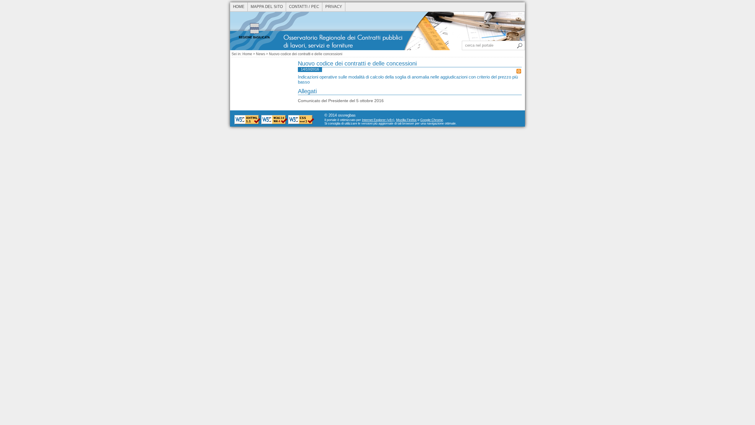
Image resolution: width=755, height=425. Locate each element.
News (260, 54)
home (238, 6)
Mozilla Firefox (406, 120)
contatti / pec (304, 6)
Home (247, 54)
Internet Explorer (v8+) (378, 120)
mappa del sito (267, 6)
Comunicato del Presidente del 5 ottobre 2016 (341, 100)
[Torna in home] (377, 49)
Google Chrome (431, 120)
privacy (333, 6)
